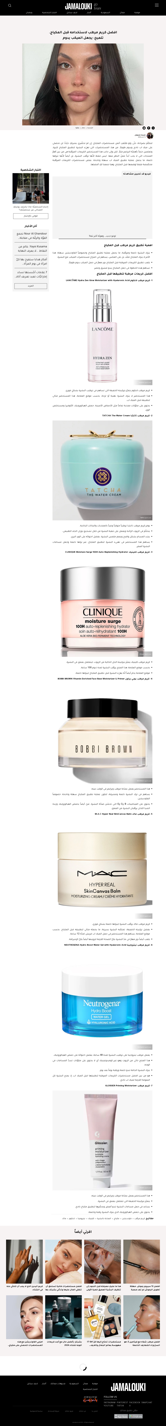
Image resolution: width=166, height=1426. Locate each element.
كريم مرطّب (139, 1218)
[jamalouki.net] (83, 6)
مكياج (116, 1218)
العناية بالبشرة (104, 1218)
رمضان (29, 13)
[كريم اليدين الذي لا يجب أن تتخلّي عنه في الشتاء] (24, 1262)
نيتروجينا (81, 1218)
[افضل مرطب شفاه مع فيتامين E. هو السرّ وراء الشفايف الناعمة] (141, 1317)
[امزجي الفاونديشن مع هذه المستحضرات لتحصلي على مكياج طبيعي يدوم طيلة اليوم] (24, 1317)
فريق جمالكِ (69, 1411)
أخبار (89, 13)
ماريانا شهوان (140, 135)
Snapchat (146, 1403)
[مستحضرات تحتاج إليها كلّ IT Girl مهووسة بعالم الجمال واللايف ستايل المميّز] (102, 1317)
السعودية (105, 13)
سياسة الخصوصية (36, 1411)
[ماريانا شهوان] (150, 135)
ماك (64, 1218)
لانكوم (72, 1218)
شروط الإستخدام (53, 1411)
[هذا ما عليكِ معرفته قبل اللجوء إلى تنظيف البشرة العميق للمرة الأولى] (102, 1262)
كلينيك (91, 1218)
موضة (137, 13)
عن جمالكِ (82, 1411)
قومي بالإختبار (31, 216)
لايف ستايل (72, 13)
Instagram (110, 1403)
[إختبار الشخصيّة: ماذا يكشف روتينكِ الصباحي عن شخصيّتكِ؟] (31, 188)
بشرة (77, 128)
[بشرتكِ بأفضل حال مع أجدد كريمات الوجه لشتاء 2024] (63, 1317)
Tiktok (120, 1406)
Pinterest (122, 1403)
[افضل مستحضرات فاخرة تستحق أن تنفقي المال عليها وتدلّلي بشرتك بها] (63, 1262)
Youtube (109, 1406)
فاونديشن (126, 1218)
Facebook (134, 1403)
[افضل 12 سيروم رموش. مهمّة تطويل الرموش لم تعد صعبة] (141, 1262)
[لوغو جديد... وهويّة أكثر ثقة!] (102, 205)
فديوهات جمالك (57, 1384)
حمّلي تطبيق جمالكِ (128, 1411)
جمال (122, 13)
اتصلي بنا (95, 1411)
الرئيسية (90, 128)
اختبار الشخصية (49, 13)
